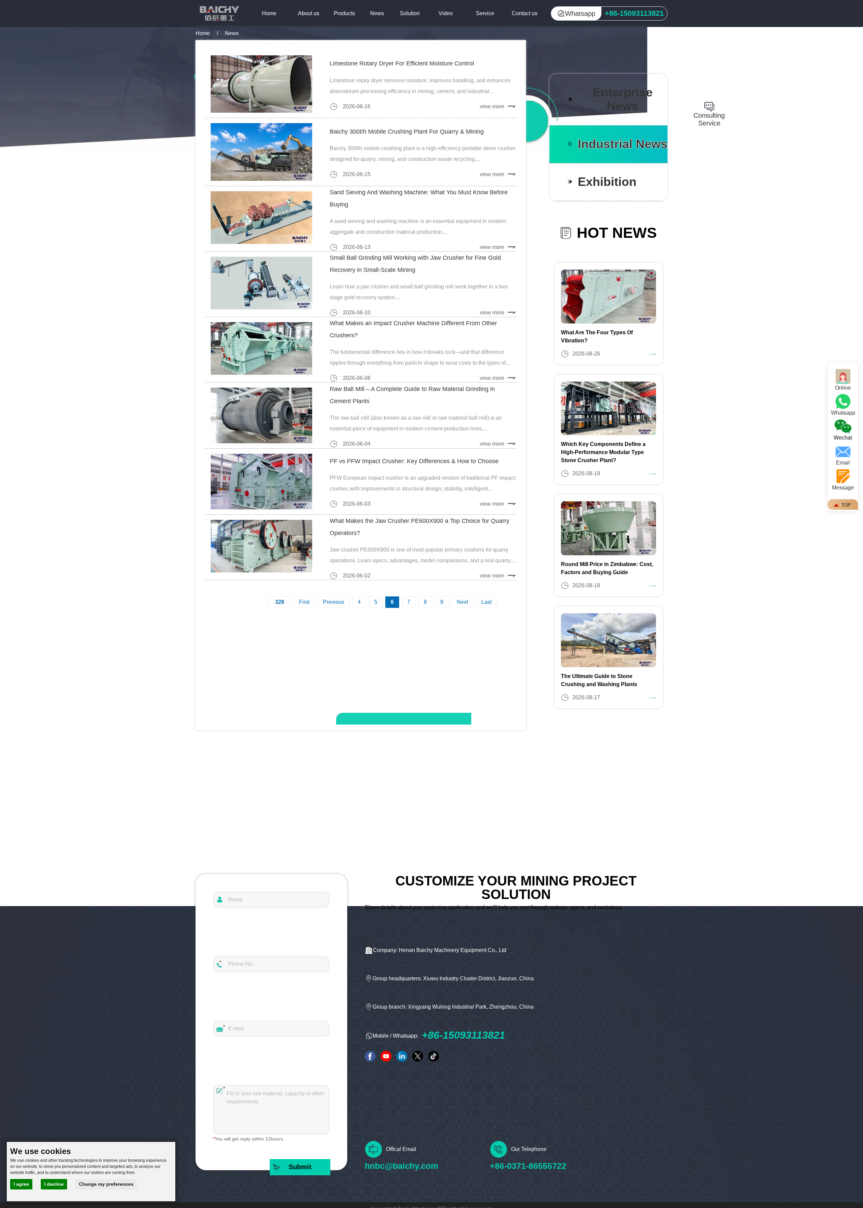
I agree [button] (21, 1184)
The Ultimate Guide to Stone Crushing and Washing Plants (599, 680)
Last (486, 602)
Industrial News (622, 144)
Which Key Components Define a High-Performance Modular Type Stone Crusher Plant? (603, 452)
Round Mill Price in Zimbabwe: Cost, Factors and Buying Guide (607, 568)
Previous (333, 602)
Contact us (524, 13)
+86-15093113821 (463, 1035)
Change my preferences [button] (106, 1184)
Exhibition (607, 182)
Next (462, 602)
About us (308, 13)
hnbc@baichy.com (401, 1166)
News (377, 13)
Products (344, 13)
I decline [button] (54, 1184)
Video (446, 13)
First (304, 602)
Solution (410, 13)
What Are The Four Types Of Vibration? (597, 336)
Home (269, 13)
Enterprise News (623, 99)
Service (485, 13)
